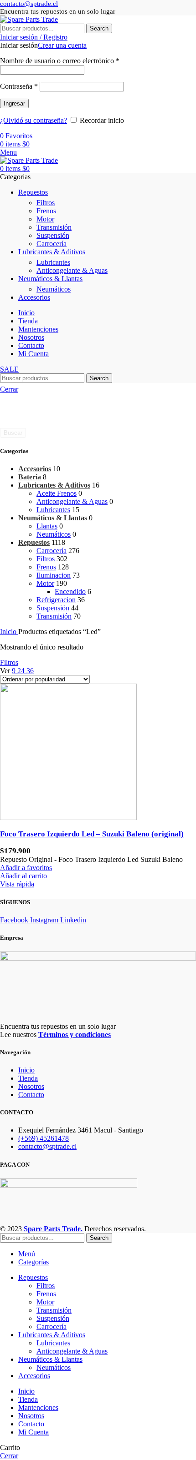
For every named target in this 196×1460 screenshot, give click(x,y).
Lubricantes (53, 262)
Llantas (46, 526)
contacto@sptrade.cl (29, 3)
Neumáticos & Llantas (52, 518)
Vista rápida (17, 884)
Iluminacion (53, 575)
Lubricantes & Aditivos (54, 485)
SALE (9, 369)
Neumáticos (53, 289)
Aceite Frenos (56, 493)
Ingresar (14, 103)
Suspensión (52, 235)
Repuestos (34, 542)
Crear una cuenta (62, 45)
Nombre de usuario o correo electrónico (59, 61)
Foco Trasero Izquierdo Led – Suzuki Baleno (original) (92, 834)
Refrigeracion (56, 600)
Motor (45, 219)
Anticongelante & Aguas (72, 270)
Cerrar (9, 389)
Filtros (45, 202)
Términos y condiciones (74, 1034)
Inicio (9, 631)
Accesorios (34, 469)
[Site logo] (29, 19)
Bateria (29, 477)
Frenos (46, 211)
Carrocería (51, 243)
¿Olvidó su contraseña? (33, 120)
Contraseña (19, 86)
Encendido (70, 591)
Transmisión (54, 227)
